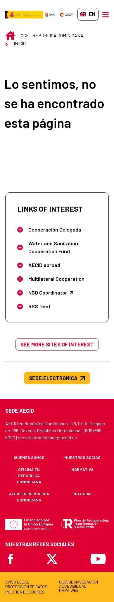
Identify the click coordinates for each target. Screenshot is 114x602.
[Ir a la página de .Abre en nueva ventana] (24, 14)
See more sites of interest (57, 344)
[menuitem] (29, 457)
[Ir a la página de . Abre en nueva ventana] (50, 14)
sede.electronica (53, 378)
